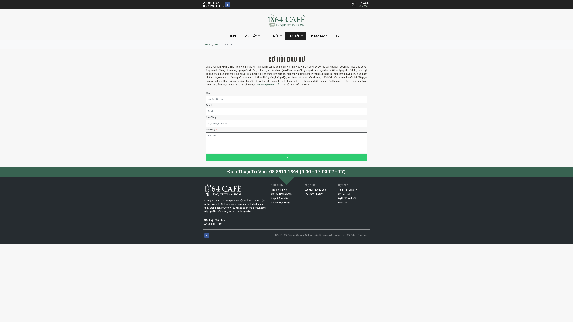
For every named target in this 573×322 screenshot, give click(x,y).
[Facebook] (227, 4)
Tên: (208, 93)
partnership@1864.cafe (268, 84)
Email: (209, 105)
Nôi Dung (211, 129)
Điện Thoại (211, 117)
